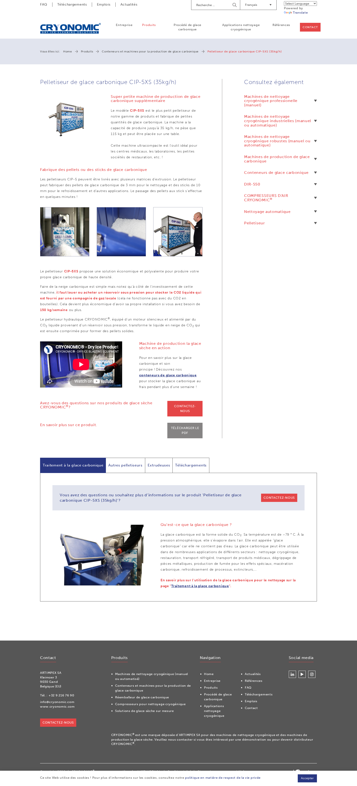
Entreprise (124, 25)
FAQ (43, 4)
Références (281, 25)
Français (251, 5)
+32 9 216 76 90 (61, 695)
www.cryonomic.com (57, 706)
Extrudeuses (159, 465)
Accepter (307, 778)
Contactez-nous (185, 408)
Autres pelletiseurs (125, 465)
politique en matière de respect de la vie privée (223, 777)
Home (67, 51)
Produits (149, 25)
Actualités (128, 4)
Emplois (103, 4)
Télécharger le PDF (185, 430)
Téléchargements (72, 4)
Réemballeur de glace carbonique (142, 697)
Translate (300, 12)
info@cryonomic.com (57, 702)
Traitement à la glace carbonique (73, 465)
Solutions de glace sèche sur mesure (144, 711)
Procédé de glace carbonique (187, 27)
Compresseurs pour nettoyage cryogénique (150, 704)
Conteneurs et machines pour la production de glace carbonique (150, 51)
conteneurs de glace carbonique (168, 375)
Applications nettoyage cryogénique (241, 27)
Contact (310, 27)
